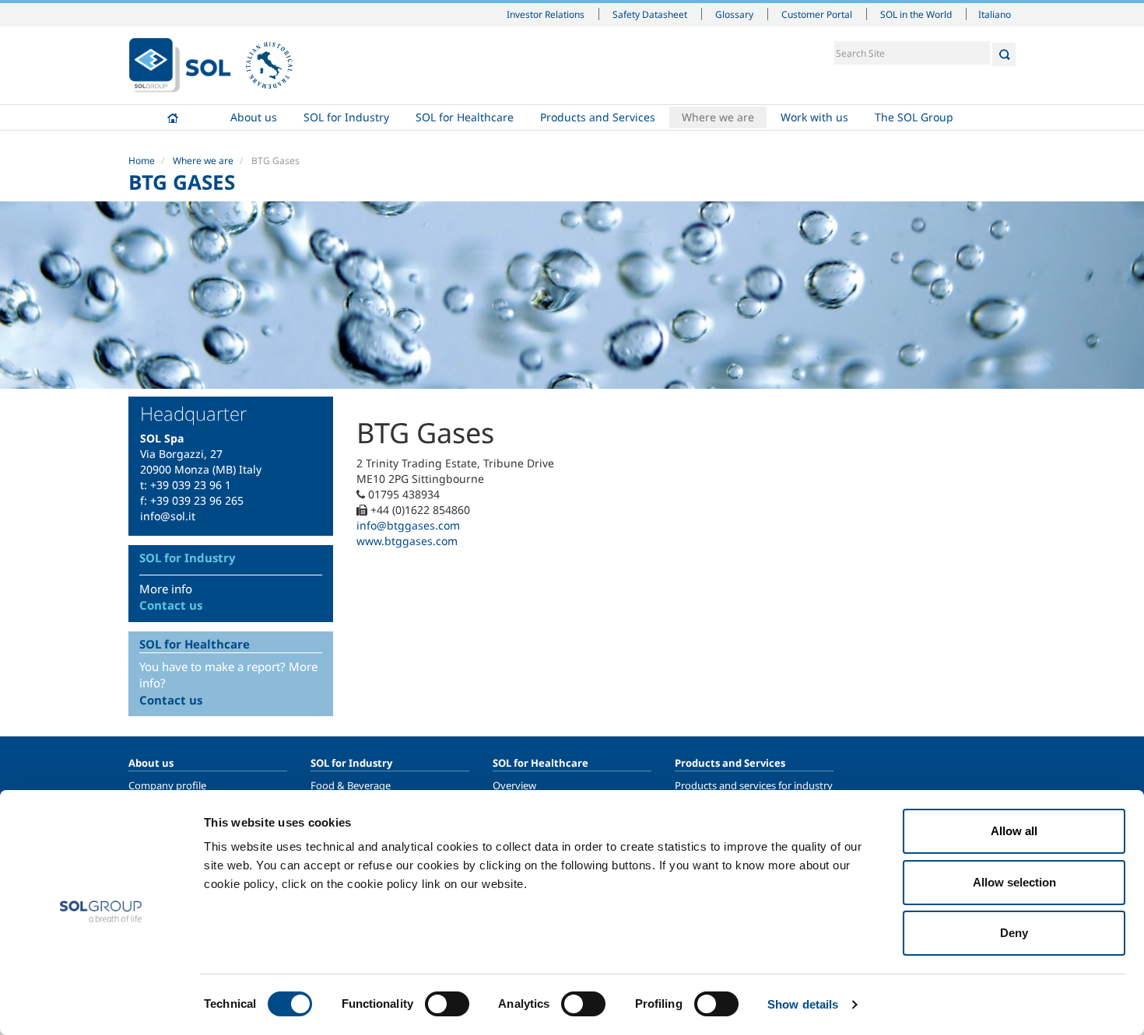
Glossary (734, 14)
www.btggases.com (407, 540)
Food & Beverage (351, 785)
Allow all (1014, 830)
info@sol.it (167, 516)
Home (172, 117)
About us (253, 117)
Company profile (167, 785)
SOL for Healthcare (465, 117)
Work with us (814, 117)
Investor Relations (545, 14)
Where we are (718, 117)
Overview (514, 785)
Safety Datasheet (649, 14)
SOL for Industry (346, 117)
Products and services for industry (754, 785)
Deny (1014, 932)
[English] (179, 65)
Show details (802, 1004)
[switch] (447, 1003)
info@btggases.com (408, 525)
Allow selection (1014, 882)
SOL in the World (916, 14)
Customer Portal (816, 14)
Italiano (994, 14)
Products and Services (597, 117)
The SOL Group (914, 117)
